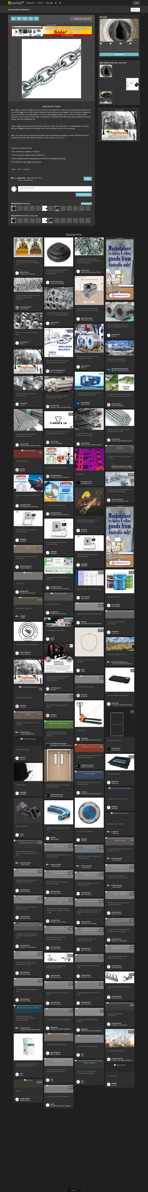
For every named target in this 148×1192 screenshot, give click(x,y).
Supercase (115, 703)
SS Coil (52, 324)
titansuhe (84, 738)
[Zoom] (30, 19)
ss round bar (24, 308)
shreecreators (116, 404)
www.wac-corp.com (82, 19)
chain (19, 169)
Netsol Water (85, 404)
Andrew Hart (25, 1028)
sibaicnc (23, 757)
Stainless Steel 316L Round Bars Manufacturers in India (69, 407)
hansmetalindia (25, 307)
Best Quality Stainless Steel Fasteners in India (97, 272)
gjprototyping (55, 1052)
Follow (87, 179)
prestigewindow (56, 475)
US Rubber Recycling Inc (58, 743)
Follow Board (86, 204)
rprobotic (84, 694)
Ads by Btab (51, 25)
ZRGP (52, 638)
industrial (26, 169)
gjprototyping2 (55, 1054)
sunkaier (84, 792)
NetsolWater (85, 402)
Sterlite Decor (26, 732)
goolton (83, 1119)
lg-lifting (84, 529)
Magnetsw (84, 1029)
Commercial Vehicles (27, 274)
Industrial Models (117, 405)
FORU (23, 618)
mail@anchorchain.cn (57, 138)
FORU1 (23, 616)
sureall (113, 1133)
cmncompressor (117, 499)
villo (21, 1073)
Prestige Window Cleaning (59, 477)
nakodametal (24, 890)
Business (53, 689)
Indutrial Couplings (57, 283)
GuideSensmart (86, 482)
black (14, 169)
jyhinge (22, 469)
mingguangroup (117, 1058)
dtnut (22, 834)
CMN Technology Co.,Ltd (119, 501)
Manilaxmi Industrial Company (122, 466)
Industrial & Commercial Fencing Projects (127, 664)
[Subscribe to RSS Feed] (56, 3)
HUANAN (114, 806)
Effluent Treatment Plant (120, 370)
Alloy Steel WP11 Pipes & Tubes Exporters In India (128, 468)
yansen (113, 1085)
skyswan (116, 831)
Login (136, 3)
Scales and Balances (57, 370)
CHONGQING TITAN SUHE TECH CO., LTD (94, 740)
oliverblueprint (55, 688)
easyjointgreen (25, 1098)
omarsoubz (54, 441)
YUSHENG (23, 792)
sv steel (22, 405)
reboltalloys (85, 270)
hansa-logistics (25, 652)
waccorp (26, 203)
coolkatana (85, 1183)
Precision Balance (56, 372)
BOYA (83, 669)
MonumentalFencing (120, 662)
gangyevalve (24, 591)
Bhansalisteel (117, 858)
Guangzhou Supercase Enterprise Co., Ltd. (125, 705)
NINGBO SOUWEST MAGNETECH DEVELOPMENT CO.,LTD (99, 1031)
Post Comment (83, 194)
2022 (82, 1121)
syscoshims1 (54, 322)
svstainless (24, 403)
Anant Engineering (56, 281)
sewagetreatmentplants (119, 369)
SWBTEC (53, 837)
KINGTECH (115, 781)
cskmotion (115, 631)
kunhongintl (115, 604)
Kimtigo (83, 622)
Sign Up (135, 10)
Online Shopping (56, 443)
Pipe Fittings (117, 860)
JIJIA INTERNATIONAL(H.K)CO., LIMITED (94, 1185)
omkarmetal (54, 405)
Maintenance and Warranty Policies (63, 745)
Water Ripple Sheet (27, 734)
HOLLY (52, 1104)
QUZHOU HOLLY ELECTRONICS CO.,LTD (63, 1106)
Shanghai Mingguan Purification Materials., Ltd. (128, 1060)
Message (49, 3)
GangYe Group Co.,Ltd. (27, 593)
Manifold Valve (25, 891)
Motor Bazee (24, 272)
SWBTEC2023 (54, 839)
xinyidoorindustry (87, 765)
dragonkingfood (25, 566)
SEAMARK (23, 539)
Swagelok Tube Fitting (58, 922)
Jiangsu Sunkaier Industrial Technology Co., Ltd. (97, 793)
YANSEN (114, 1083)
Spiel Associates (86, 318)
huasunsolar (115, 748)
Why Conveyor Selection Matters (32, 1029)
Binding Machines (87, 320)
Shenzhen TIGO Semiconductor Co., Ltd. (95, 623)
